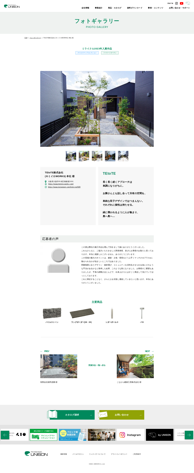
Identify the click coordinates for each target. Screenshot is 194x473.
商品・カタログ (127, 8)
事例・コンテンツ (162, 8)
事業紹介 (113, 8)
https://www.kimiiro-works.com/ (61, 184)
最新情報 (63, 454)
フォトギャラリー (35, 38)
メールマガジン (78, 454)
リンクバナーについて (97, 454)
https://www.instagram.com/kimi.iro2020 (64, 187)
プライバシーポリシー (119, 454)
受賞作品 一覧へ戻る (97, 365)
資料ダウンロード (144, 8)
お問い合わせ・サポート (181, 8)
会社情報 (102, 8)
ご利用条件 (137, 454)
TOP (25, 38)
